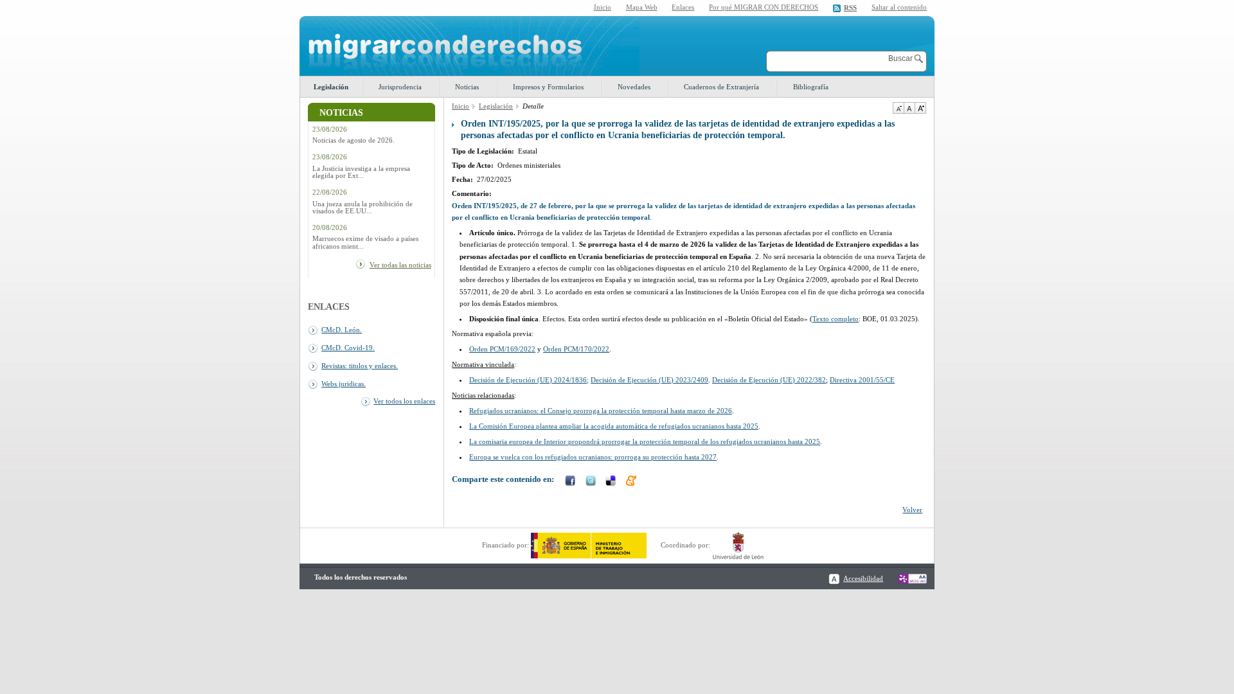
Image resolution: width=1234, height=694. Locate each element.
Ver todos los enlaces (404, 401)
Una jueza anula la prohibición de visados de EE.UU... (362, 207)
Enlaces (683, 7)
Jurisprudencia (400, 87)
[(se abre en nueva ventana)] (589, 545)
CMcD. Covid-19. (348, 347)
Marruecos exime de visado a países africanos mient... (365, 242)
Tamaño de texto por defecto (909, 108)
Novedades (634, 87)
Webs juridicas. (343, 383)
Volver (912, 509)
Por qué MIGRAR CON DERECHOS (763, 7)
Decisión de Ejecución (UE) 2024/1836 (528, 380)
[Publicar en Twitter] (592, 482)
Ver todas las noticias (400, 265)
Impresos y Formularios (548, 87)
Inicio (602, 7)
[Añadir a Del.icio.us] (611, 482)
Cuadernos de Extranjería (721, 87)
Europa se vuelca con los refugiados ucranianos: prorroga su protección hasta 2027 (593, 457)
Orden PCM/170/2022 (576, 349)
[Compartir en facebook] (571, 482)
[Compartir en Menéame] (632, 482)
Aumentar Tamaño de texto (920, 108)
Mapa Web (641, 7)
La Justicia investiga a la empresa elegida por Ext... (361, 172)
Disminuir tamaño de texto (898, 108)
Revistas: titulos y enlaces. (359, 365)
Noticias (467, 87)
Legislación (331, 87)
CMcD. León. (341, 330)
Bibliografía (810, 87)
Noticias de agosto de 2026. (353, 140)
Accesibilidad (863, 578)
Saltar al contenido (899, 7)
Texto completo (835, 319)
